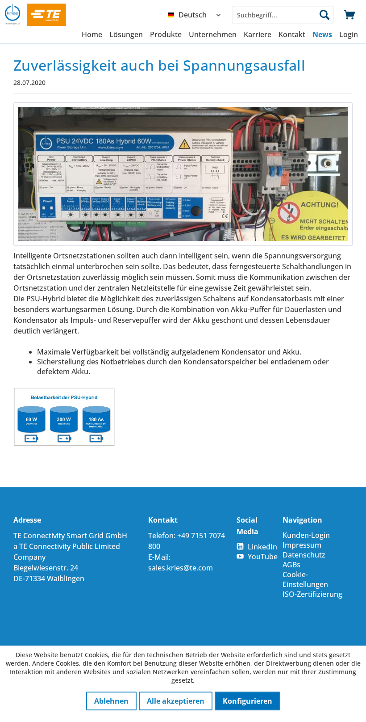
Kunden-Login (306, 535)
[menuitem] (196, 15)
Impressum (302, 545)
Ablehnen (111, 701)
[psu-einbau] (183, 174)
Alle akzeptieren (175, 701)
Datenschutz (304, 555)
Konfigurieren (247, 701)
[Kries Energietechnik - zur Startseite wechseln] (43, 15)
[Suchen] (324, 15)
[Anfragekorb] (350, 15)
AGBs (291, 565)
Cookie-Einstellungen (305, 579)
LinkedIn (262, 547)
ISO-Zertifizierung (312, 594)
